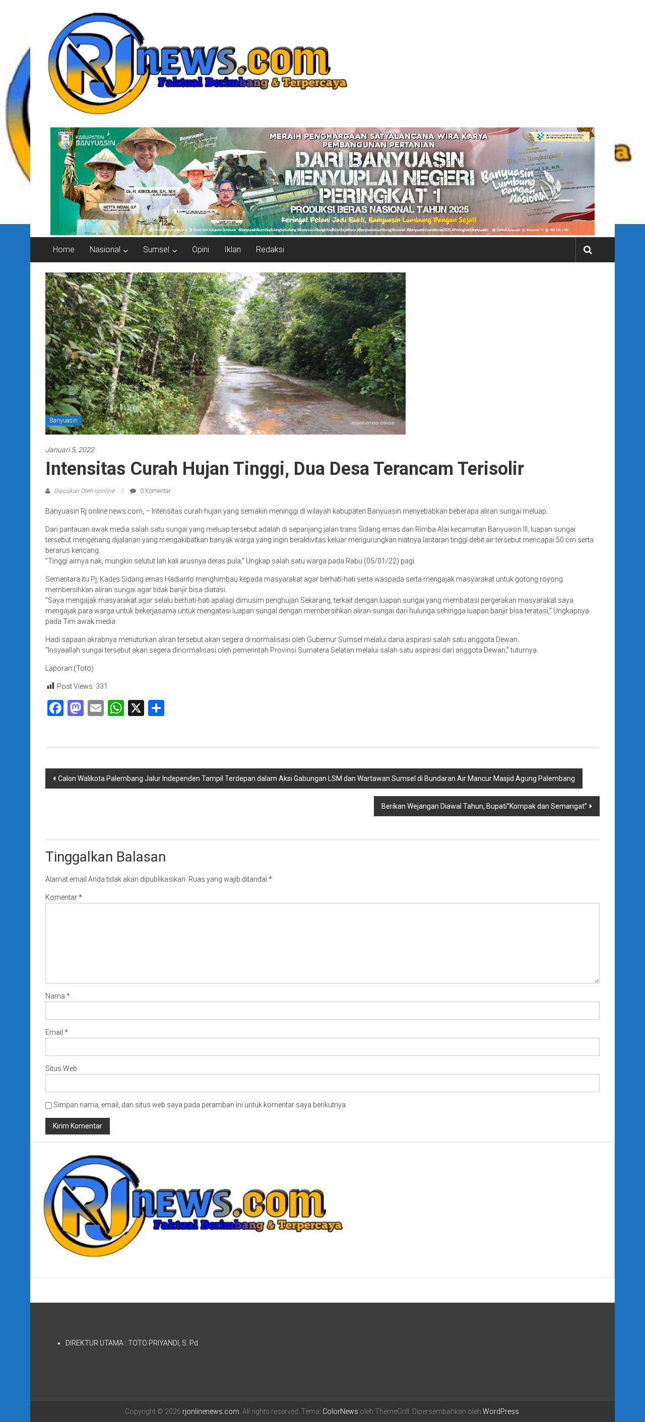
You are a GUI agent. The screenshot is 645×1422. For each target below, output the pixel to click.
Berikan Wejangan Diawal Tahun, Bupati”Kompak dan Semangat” (484, 806)
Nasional (105, 249)
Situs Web (61, 1068)
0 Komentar (155, 490)
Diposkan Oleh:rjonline (84, 490)
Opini (200, 249)
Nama (57, 996)
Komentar (63, 897)
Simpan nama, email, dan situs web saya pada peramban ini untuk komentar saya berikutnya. (200, 1105)
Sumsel (156, 249)
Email (56, 1032)
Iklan (232, 249)
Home (64, 249)
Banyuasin (63, 420)
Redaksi (270, 249)
